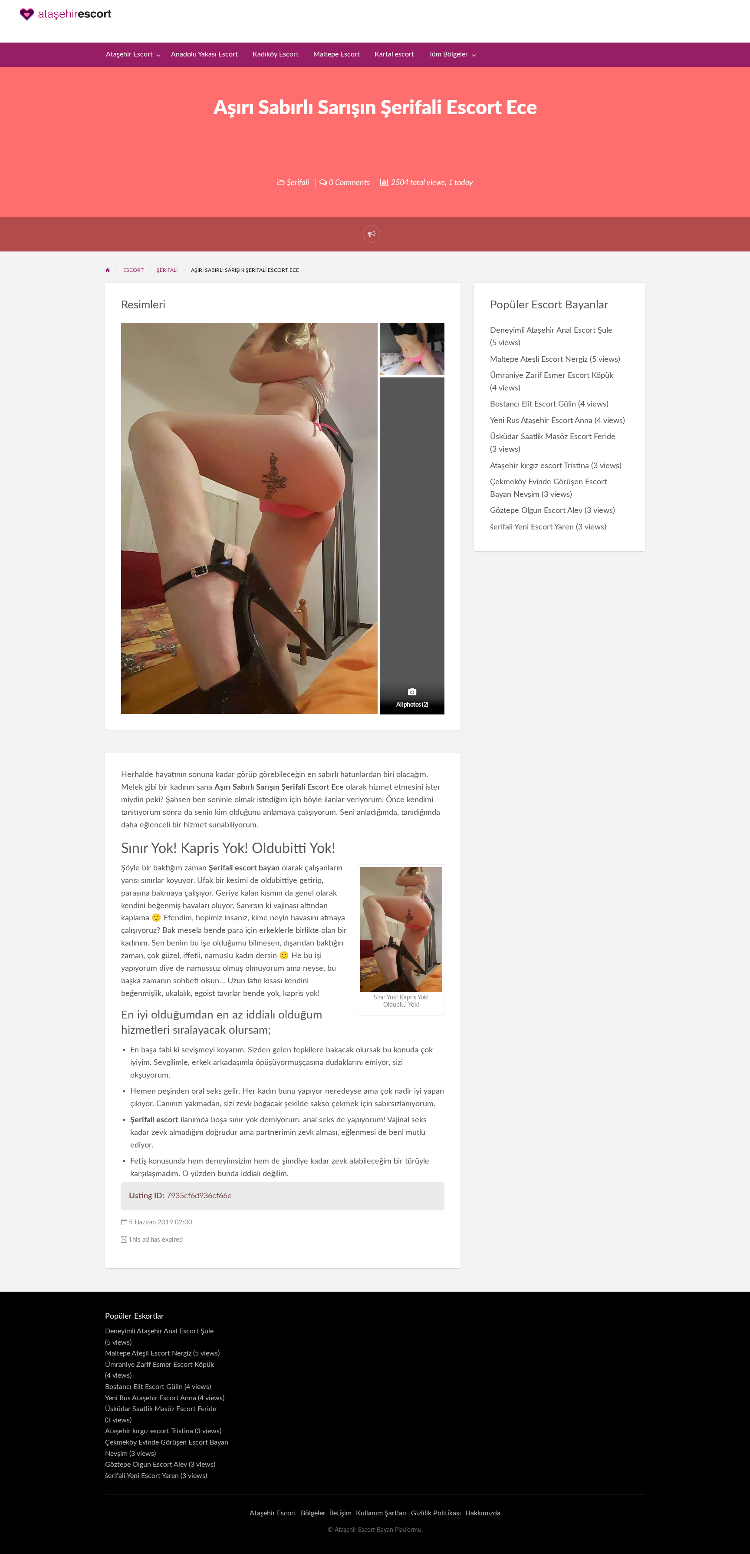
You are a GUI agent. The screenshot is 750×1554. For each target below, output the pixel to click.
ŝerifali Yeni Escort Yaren (532, 527)
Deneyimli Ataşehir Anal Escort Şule (551, 330)
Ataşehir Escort (129, 54)
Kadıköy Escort (276, 54)
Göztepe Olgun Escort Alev (536, 510)
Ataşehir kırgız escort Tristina (539, 466)
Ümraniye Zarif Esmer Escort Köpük (551, 375)
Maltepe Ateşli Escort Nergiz (539, 359)
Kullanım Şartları (381, 1513)
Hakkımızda (482, 1513)
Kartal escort (394, 54)
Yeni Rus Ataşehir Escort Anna (541, 421)
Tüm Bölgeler (448, 54)
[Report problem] (371, 234)
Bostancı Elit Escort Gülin (533, 404)
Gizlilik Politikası (436, 1513)
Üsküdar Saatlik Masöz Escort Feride (552, 437)
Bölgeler (313, 1513)
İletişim (341, 1513)
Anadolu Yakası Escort (204, 54)
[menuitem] (131, 54)
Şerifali (298, 183)
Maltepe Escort (336, 54)
